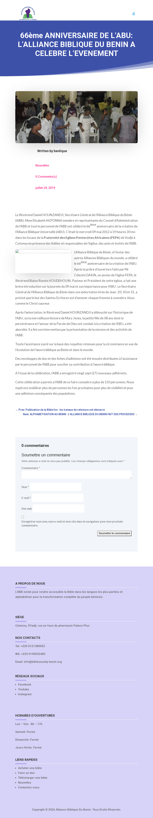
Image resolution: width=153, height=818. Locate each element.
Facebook (24, 684)
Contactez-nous (28, 787)
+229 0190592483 (33, 654)
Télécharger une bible (32, 777)
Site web (26, 508)
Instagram (25, 694)
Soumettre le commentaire (114, 533)
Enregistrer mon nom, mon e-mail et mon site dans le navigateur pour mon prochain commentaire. (72, 523)
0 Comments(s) (46, 176)
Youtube (23, 689)
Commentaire (30, 468)
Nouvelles (42, 165)
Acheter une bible (30, 768)
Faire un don (26, 773)
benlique (60, 151)
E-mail (26, 497)
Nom (25, 487)
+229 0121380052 (33, 646)
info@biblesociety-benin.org (43, 661)
